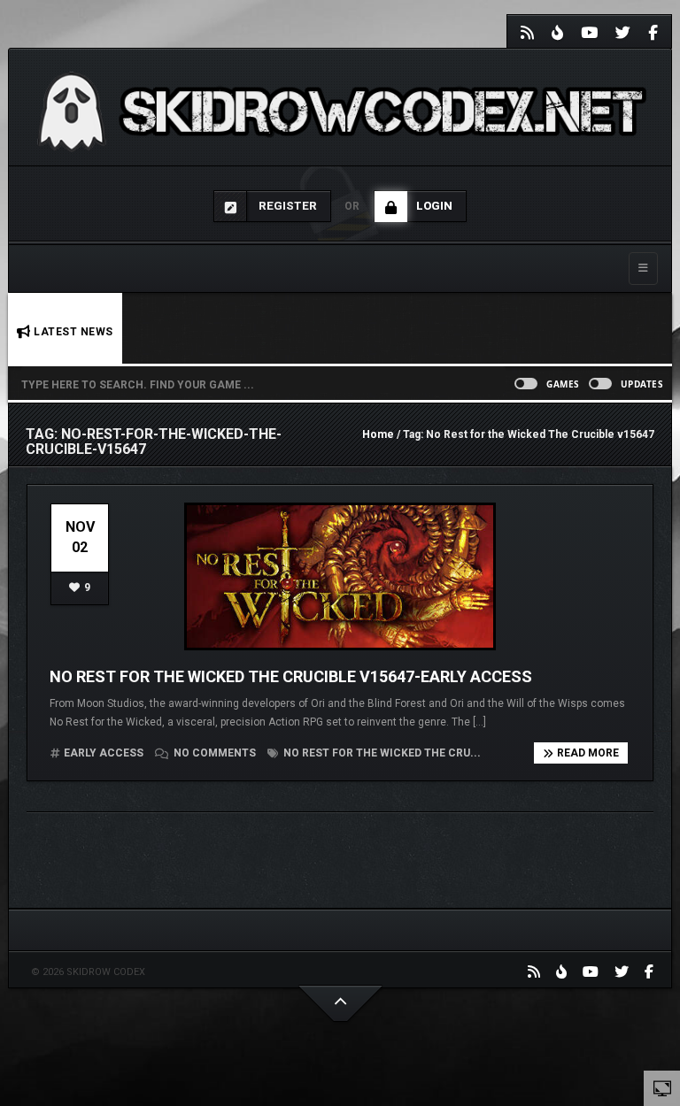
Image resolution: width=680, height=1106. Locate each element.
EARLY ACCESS (103, 753)
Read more (588, 753)
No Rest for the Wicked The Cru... (381, 753)
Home (378, 434)
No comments (215, 753)
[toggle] (662, 1087)
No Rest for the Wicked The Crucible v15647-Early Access (291, 676)
